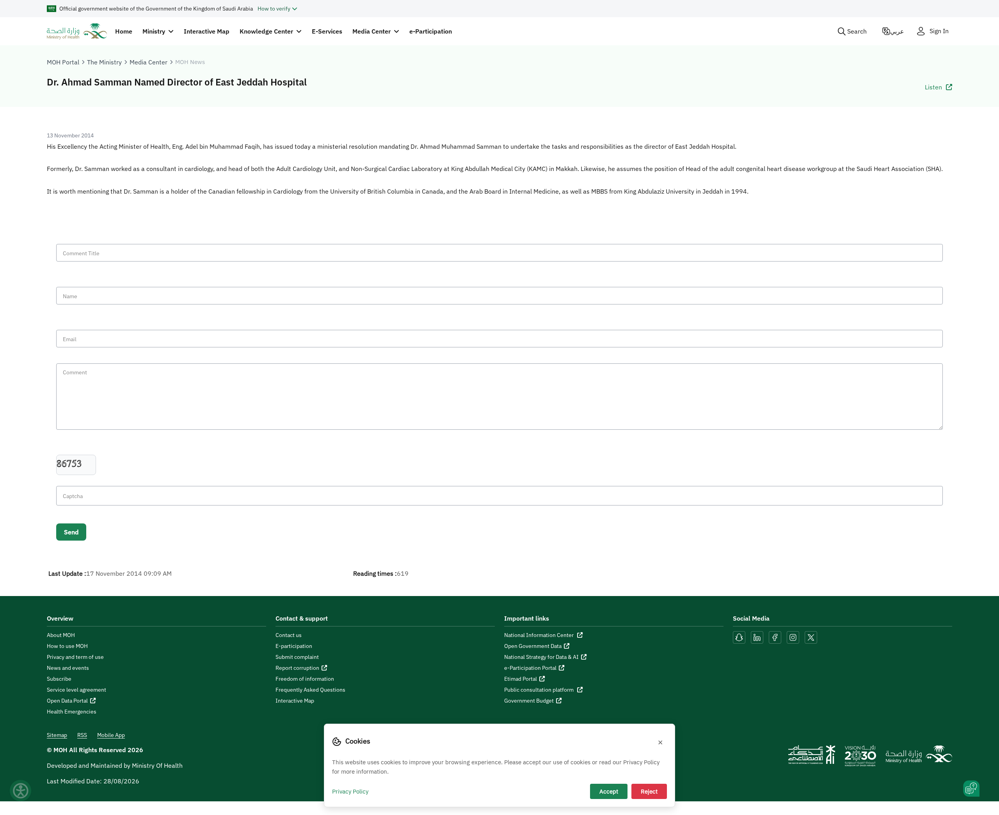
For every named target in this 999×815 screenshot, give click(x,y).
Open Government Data (533, 646)
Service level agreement (76, 689)
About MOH (61, 635)
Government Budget (529, 700)
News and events (68, 667)
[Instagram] (793, 637)
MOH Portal (63, 62)
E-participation (294, 646)
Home (123, 31)
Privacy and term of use (75, 656)
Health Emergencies (71, 711)
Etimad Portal (520, 678)
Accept (608, 791)
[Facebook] (775, 637)
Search (857, 31)
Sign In (939, 31)
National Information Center (539, 635)
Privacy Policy (350, 791)
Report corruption (297, 667)
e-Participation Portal (530, 667)
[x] (811, 637)
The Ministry (104, 62)
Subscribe (59, 678)
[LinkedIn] (758, 637)
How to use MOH (67, 646)
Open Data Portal (67, 700)
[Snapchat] (739, 637)
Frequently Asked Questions (310, 689)
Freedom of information (305, 678)
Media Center (148, 62)
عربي (897, 31)
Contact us (289, 635)
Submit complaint (297, 656)
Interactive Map (206, 31)
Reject (649, 791)
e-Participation (430, 31)
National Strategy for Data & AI (541, 656)
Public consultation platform (539, 689)
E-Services (327, 31)
